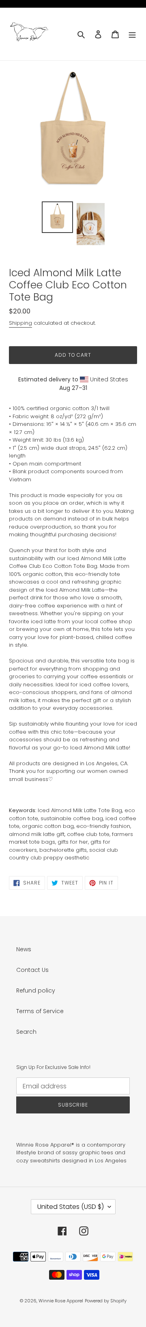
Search (26, 1032)
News (23, 949)
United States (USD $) (70, 1206)
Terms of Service (40, 1011)
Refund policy (35, 990)
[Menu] (132, 33)
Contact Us (32, 970)
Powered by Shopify (106, 1300)
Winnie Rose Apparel (61, 1300)
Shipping (20, 323)
